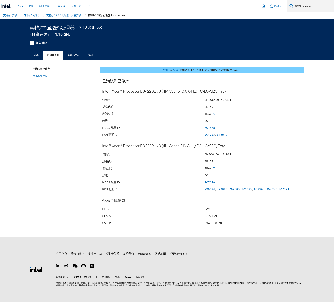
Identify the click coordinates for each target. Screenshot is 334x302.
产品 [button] (20, 6)
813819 (222, 135)
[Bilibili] (83, 266)
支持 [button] (31, 6)
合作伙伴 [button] (76, 6)
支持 (90, 55)
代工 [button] (90, 6)
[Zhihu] (92, 266)
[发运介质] (214, 113)
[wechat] (75, 266)
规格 (36, 55)
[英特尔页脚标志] (36, 269)
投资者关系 (112, 254)
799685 (234, 189)
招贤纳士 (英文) (179, 254)
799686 (222, 189)
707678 (210, 128)
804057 (271, 189)
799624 (210, 189)
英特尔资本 (78, 254)
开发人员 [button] (60, 6)
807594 (284, 189)
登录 (175, 70)
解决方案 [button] (44, 6)
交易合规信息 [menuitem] (40, 76)
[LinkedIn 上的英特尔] (58, 266)
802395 (259, 189)
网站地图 (160, 254)
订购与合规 (53, 55)
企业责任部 (95, 254)
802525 (247, 189)
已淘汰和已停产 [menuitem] (41, 68)
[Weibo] (66, 266)
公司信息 (61, 254)
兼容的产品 (73, 55)
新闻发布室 (144, 254)
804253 (210, 135)
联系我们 (128, 254)
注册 (166, 70)
